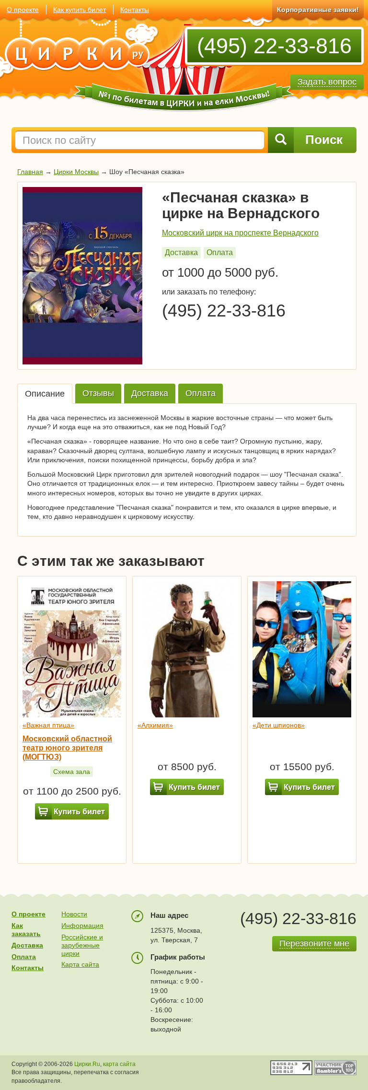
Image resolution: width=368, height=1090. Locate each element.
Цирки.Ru (87, 1064)
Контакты (134, 9)
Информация (82, 925)
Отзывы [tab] (98, 393)
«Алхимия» (155, 725)
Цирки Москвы (76, 172)
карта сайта (119, 1064)
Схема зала (71, 771)
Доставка (181, 252)
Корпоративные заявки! (318, 9)
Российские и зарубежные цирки (82, 945)
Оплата (220, 252)
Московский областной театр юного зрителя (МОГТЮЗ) (67, 748)
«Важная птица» (48, 725)
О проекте (23, 9)
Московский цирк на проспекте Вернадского (240, 233)
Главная (30, 172)
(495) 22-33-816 (274, 46)
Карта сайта (80, 964)
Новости (74, 914)
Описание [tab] (45, 393)
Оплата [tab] (200, 393)
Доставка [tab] (149, 393)
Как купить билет (79, 9)
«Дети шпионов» (279, 725)
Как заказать (26, 930)
